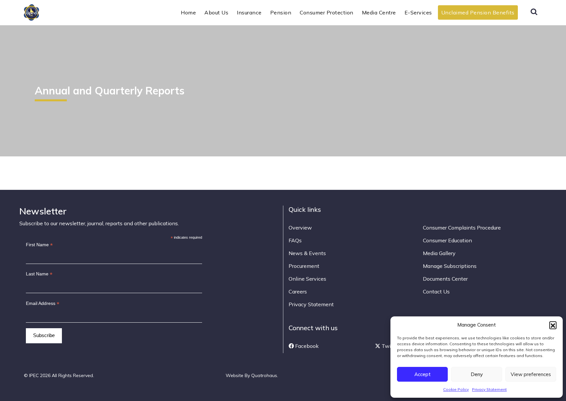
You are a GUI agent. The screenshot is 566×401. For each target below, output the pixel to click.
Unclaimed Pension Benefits (478, 12)
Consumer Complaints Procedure (462, 227)
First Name (39, 245)
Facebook (306, 346)
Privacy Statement (489, 389)
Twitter (389, 346)
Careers (298, 291)
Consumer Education (447, 240)
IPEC (47, 12)
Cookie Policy (456, 389)
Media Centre (379, 12)
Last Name (39, 274)
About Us (216, 12)
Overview (300, 227)
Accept (422, 374)
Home (188, 12)
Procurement (304, 266)
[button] (553, 325)
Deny (477, 374)
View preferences (531, 374)
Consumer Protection (326, 12)
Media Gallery (439, 253)
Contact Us (436, 291)
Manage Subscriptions (450, 266)
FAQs (295, 240)
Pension (281, 12)
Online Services (307, 278)
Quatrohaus (264, 375)
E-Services (418, 12)
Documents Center (445, 278)
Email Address (42, 303)
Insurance (249, 12)
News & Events (307, 253)
